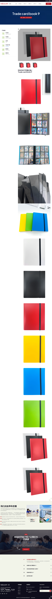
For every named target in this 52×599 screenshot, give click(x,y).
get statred (26, 549)
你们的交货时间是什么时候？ (30, 568)
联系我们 (40, 3)
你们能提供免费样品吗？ (30, 559)
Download (7, 46)
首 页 (16, 3)
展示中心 (35, 3)
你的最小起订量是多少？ (30, 565)
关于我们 (20, 3)
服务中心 (19, 590)
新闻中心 (30, 3)
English (48, 3)
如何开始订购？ (28, 575)
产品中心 (25, 3)
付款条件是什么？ (28, 572)
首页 (21, 17)
